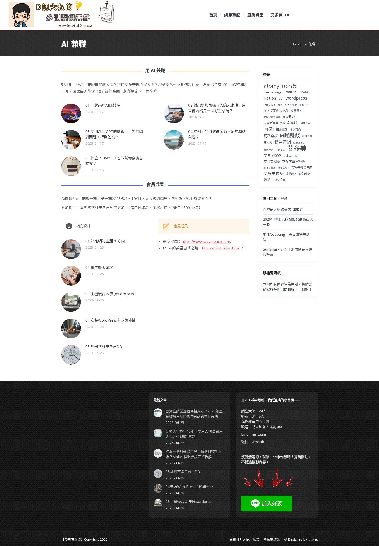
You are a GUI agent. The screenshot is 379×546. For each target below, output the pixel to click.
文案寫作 (296, 111)
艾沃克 (313, 539)
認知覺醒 (305, 174)
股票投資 (268, 149)
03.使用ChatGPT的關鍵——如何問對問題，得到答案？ (114, 134)
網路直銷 (271, 135)
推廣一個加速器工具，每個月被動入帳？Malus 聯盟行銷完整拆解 (194, 454)
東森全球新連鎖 (272, 116)
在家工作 (304, 104)
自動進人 (280, 149)
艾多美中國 (290, 156)
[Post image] (71, 113)
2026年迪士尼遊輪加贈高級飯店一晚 (288, 222)
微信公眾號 (271, 111)
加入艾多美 (291, 104)
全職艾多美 (270, 104)
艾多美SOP (272, 155)
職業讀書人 (299, 142)
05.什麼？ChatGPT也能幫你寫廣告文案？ (114, 160)
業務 (282, 123)
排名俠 (284, 111)
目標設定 (305, 123)
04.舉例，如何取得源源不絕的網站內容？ (217, 134)
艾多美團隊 (272, 161)
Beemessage (272, 92)
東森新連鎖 (271, 123)
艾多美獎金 (284, 167)
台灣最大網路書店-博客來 (283, 209)
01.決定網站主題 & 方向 (105, 241)
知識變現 (281, 130)
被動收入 (291, 174)
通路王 (269, 179)
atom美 (288, 86)
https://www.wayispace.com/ (206, 241)
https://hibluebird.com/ (222, 248)
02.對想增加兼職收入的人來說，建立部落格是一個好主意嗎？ (217, 108)
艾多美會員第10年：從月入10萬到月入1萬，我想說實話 (194, 434)
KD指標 (304, 92)
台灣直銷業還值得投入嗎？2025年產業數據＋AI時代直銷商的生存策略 (194, 414)
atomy (271, 85)
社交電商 (295, 130)
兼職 (280, 104)
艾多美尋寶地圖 (293, 161)
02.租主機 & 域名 (99, 267)
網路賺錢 (290, 135)
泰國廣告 (293, 123)
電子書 (281, 179)
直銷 (269, 128)
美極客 (268, 142)
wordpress (296, 98)
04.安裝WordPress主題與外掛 (110, 320)
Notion (270, 98)
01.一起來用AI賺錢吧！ (104, 105)
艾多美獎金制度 (302, 167)
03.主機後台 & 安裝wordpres (109, 293)
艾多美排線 (270, 167)
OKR (280, 98)
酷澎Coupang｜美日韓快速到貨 (286, 237)
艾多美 (296, 148)
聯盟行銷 (282, 142)
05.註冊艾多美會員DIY (103, 346)
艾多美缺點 (273, 173)
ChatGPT (291, 91)
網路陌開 (307, 136)
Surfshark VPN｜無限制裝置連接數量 (287, 252)
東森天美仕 (290, 117)
